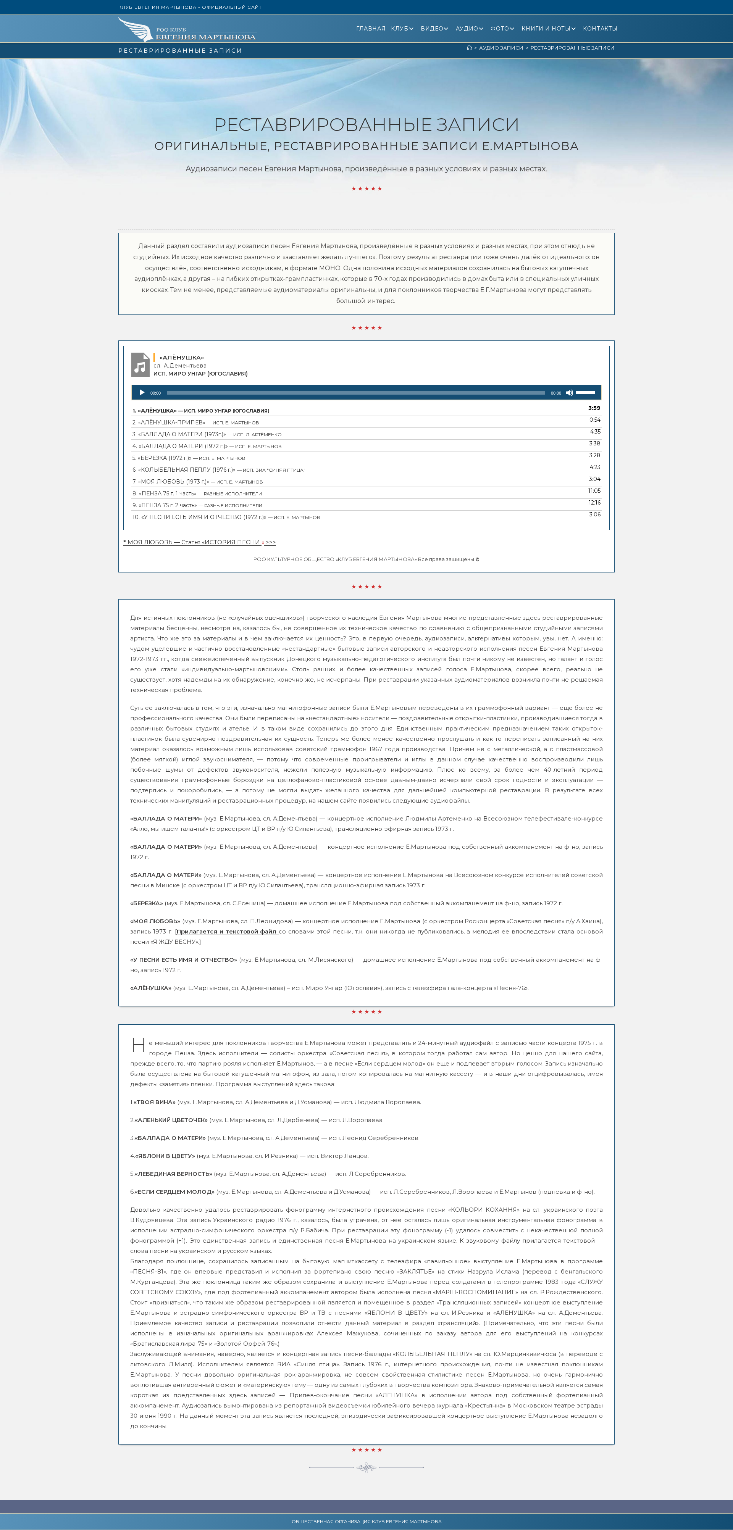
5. (188, 458)
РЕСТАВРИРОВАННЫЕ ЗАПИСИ (573, 48)
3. (207, 434)
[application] (366, 392)
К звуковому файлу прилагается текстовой (526, 1240)
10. (226, 517)
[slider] (586, 392)
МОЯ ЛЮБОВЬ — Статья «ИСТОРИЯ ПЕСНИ (192, 542)
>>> (270, 542)
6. (218, 469)
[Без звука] (569, 393)
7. (197, 481)
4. (207, 446)
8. (197, 493)
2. (195, 422)
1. (201, 410)
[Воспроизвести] (142, 393)
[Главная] (469, 48)
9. (197, 505)
